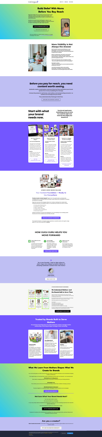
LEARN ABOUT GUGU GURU (62, 311)
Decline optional (64, 433)
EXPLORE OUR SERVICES (41, 29)
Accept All (70, 433)
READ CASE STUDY (51, 279)
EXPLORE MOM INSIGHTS (51, 391)
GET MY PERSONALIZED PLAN (41, 26)
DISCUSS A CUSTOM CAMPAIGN (66, 165)
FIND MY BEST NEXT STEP (51, 251)
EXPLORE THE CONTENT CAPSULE (51, 99)
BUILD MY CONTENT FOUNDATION (51, 217)
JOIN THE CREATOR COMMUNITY (51, 427)
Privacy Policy (30, 434)
